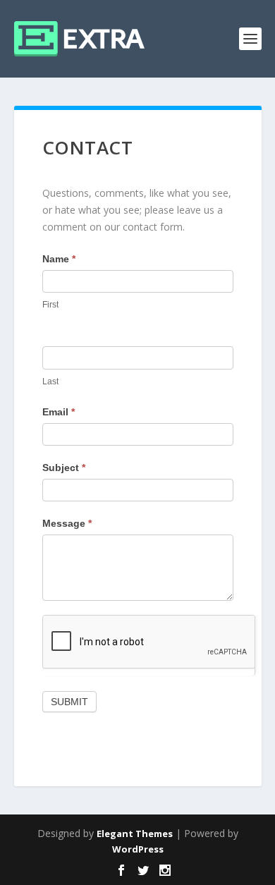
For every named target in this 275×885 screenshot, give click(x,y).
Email (58, 411)
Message (67, 523)
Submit (69, 701)
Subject (63, 467)
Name (58, 258)
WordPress (138, 849)
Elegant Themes (135, 833)
